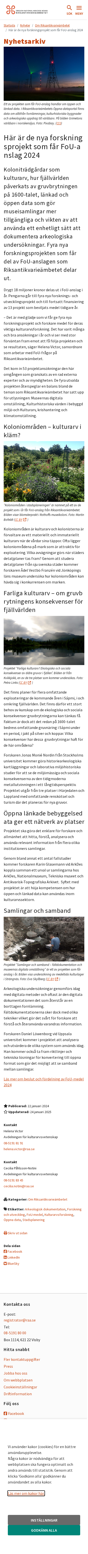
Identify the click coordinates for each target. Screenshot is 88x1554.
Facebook (14, 1251)
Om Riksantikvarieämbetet (52, 25)
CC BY (18, 520)
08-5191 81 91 (13, 1143)
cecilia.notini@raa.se (19, 1186)
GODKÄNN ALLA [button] (44, 1530)
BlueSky (13, 1263)
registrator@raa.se (20, 1320)
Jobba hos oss (15, 1373)
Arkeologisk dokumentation (45, 1209)
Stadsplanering (33, 1220)
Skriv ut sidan (17, 1233)
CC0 (58, 123)
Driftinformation (18, 1393)
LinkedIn (13, 1257)
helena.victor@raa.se (19, 1149)
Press (8, 1366)
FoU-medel (35, 1214)
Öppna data (12, 1220)
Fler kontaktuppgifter (22, 1359)
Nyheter (25, 25)
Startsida (9, 25)
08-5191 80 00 (15, 1332)
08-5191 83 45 (13, 1180)
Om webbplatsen (18, 1380)
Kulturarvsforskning (58, 1214)
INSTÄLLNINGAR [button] (44, 1520)
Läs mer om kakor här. (26, 1493)
